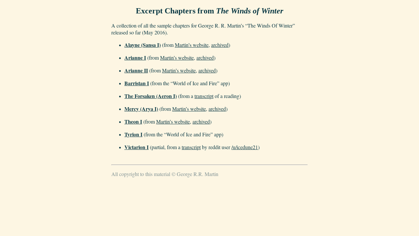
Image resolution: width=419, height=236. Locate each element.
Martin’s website (192, 44)
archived (219, 44)
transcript (203, 95)
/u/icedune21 (244, 147)
